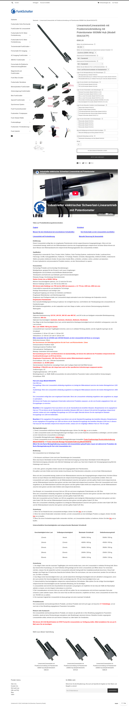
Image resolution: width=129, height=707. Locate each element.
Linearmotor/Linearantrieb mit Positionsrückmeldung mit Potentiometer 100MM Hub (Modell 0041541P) (75, 665)
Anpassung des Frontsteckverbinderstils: (86, 55)
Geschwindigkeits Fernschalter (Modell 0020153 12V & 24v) (93, 102)
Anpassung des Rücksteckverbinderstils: (86, 61)
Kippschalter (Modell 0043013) (86, 107)
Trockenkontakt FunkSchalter (20, 46)
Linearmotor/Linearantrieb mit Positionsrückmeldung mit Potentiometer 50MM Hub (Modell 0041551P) (46, 665)
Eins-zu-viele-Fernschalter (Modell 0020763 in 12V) (91, 98)
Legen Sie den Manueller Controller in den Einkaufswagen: (91, 105)
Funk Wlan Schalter (17, 77)
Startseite (14, 19)
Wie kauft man (15, 688)
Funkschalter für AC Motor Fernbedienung (20, 41)
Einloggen (35, 2)
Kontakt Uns (14, 686)
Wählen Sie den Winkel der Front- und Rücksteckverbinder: (91, 67)
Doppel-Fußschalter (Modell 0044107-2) (88, 115)
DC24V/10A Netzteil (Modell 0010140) (88, 84)
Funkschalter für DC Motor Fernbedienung (20, 34)
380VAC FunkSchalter (20, 60)
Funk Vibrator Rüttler (17, 118)
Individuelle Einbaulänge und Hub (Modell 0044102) (91, 138)
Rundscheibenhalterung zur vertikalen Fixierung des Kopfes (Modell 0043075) (97, 76)
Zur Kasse (115, 2)
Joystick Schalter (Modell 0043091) (87, 109)
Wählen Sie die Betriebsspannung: (85, 44)
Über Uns (13, 684)
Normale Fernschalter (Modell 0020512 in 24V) (90, 92)
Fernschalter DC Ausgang (20, 51)
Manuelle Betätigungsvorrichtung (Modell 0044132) (91, 132)
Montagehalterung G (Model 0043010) (88, 74)
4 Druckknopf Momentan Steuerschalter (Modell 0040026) (93, 113)
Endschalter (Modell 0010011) (86, 123)
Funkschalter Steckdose (18, 82)
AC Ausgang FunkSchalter (20, 55)
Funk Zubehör (20, 131)
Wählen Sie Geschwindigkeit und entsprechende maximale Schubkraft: (94, 50)
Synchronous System (17, 104)
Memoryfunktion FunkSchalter (20, 86)
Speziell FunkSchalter (20, 100)
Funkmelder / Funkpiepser (19, 113)
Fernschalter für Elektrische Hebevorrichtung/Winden (19, 65)
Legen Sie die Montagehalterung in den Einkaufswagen (90, 72)
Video (12, 694)
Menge (78, 141)
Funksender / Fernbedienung (20, 127)
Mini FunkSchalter (16, 95)
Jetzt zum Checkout (97, 157)
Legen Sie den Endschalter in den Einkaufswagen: (89, 118)
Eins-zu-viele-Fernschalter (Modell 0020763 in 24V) (91, 96)
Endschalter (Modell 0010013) (86, 127)
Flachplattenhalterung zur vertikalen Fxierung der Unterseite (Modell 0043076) (97, 78)
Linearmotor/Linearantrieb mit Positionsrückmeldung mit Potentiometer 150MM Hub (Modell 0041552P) (104, 665)
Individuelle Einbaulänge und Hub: (85, 136)
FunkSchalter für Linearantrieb (20, 28)
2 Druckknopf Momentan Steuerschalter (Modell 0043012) (93, 111)
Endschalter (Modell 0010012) (86, 125)
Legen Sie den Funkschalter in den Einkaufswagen (89, 89)
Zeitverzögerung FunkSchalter (20, 91)
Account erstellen (45, 2)
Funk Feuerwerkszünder (18, 109)
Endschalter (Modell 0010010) (86, 121)
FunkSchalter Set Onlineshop (29, 703)
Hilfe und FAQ (15, 690)
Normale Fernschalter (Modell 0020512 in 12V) (90, 94)
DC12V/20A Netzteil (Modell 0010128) (88, 86)
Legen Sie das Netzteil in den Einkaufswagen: (88, 82)
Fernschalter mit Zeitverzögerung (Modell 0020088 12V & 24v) (94, 100)
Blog (12, 692)
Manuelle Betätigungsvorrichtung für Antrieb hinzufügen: (90, 130)
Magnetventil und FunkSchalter (16, 72)
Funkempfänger (20, 122)
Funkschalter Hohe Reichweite (20, 24)
